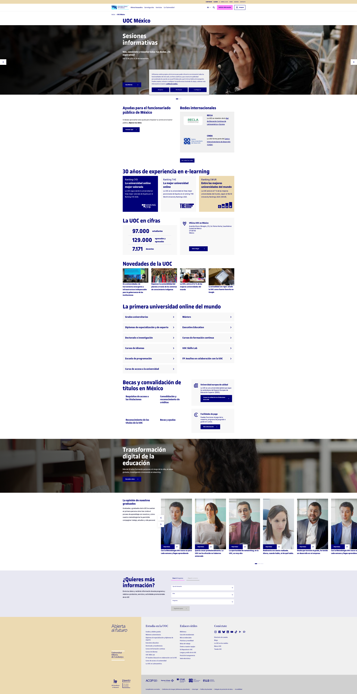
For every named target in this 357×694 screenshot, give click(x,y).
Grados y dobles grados (153, 632)
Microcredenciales (186, 638)
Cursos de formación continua (155, 649)
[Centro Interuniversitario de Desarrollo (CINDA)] (194, 680)
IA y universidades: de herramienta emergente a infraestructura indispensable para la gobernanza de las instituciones (135, 289)
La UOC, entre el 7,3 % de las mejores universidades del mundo (191, 287)
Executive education (152, 643)
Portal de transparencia (187, 655)
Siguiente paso (178, 608)
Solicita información (225, 7)
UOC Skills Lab (150, 655)
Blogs (216, 640)
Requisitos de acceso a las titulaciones (137, 398)
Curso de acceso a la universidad (156, 661)
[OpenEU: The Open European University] (126, 683)
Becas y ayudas (168, 419)
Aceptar (160, 90)
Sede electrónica (185, 658)
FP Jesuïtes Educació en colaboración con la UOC (161, 658)
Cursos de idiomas (151, 652)
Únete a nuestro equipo (187, 647)
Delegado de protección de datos (223, 689)
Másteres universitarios (153, 635)
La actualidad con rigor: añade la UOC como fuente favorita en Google (221, 289)
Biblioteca (183, 632)
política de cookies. (172, 84)
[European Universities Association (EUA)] (209, 680)
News (231, 2)
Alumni (216, 2)
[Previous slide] (3, 62)
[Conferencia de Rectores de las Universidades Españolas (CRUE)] (181, 680)
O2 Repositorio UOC (186, 649)
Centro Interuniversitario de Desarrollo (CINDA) (218, 142)
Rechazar (179, 90)
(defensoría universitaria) (176, 689)
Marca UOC (217, 646)
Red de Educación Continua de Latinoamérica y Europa (218, 121)
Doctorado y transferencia (154, 646)
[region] (179, 82)
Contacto (242, 2)
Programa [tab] (178, 578)
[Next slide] (354, 62)
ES (208, 7)
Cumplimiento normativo (153, 689)
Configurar (197, 90)
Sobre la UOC (224, 2)
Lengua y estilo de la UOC (188, 652)
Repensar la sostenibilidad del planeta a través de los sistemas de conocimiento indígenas (164, 287)
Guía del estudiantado (187, 635)
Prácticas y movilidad (187, 641)
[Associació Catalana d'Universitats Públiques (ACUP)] (152, 680)
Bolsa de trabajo (185, 644)
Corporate (209, 2)
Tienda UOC (218, 649)
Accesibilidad (238, 689)
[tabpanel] (202, 598)
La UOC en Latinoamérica (154, 664)
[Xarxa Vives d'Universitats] (167, 680)
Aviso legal (195, 689)
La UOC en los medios (221, 643)
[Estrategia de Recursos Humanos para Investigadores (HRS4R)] (115, 684)
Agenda (236, 2)
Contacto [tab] (193, 578)
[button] (256, 563)
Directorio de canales (221, 637)
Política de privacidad (206, 689)
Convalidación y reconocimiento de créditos (170, 399)
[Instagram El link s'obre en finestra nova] (215, 632)
